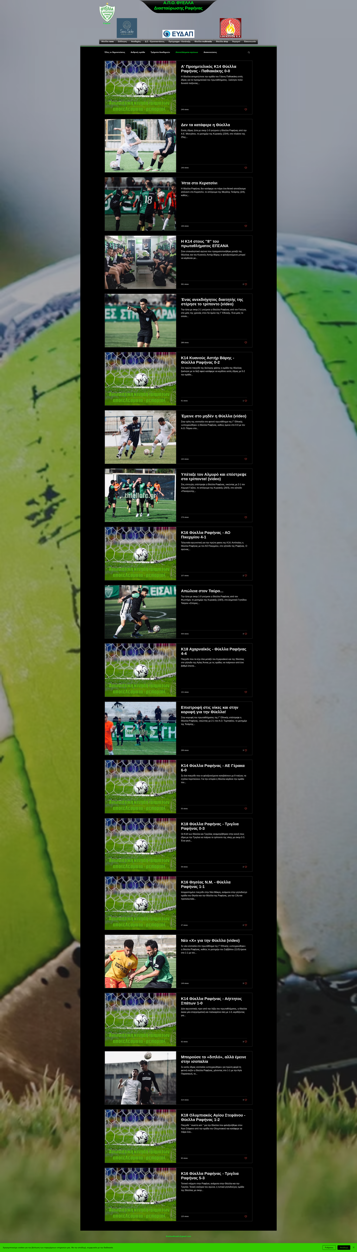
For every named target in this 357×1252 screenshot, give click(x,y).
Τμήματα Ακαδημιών (160, 52)
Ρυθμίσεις (329, 1247)
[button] (249, 52)
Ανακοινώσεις (210, 52)
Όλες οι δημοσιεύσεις (115, 52)
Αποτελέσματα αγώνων (187, 52)
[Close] (353, 1247)
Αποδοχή (344, 1247)
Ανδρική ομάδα (138, 52)
